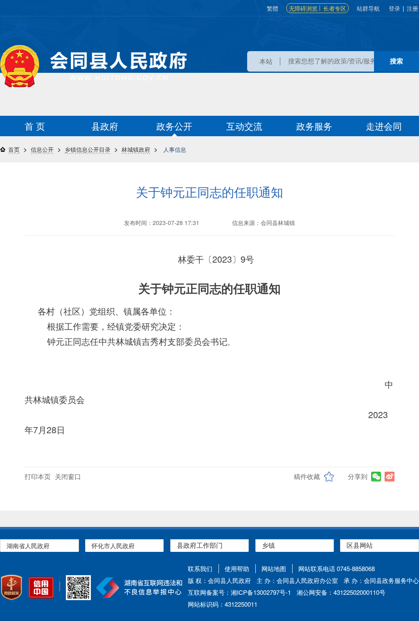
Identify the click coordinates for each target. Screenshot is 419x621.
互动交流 (244, 125)
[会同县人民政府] (93, 66)
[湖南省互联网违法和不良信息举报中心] (139, 587)
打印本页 (38, 476)
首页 (14, 149)
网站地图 (273, 568)
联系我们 (200, 568)
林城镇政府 (136, 149)
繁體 (272, 8)
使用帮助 (237, 568)
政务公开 (174, 125)
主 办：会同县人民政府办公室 (297, 580)
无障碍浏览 (303, 8)
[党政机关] (11, 587)
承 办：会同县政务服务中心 (381, 580)
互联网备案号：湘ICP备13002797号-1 (239, 592)
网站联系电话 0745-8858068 (336, 568)
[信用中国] (41, 587)
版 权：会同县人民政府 (219, 580)
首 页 (35, 125)
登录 (394, 8)
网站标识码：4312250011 (222, 604)
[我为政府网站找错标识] (59, 586)
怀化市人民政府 (113, 545)
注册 (412, 8)
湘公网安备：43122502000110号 (341, 592)
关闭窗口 (68, 476)
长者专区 (334, 8)
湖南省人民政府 (28, 545)
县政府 (104, 125)
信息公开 (42, 149)
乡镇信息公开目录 (87, 149)
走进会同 (384, 125)
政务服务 (314, 125)
